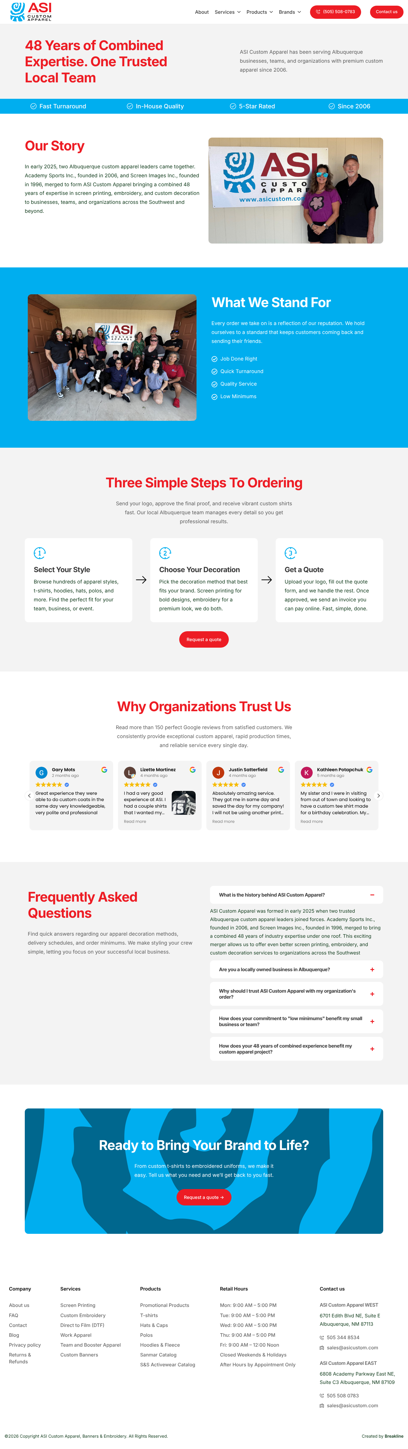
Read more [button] (135, 821)
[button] (335, 12)
